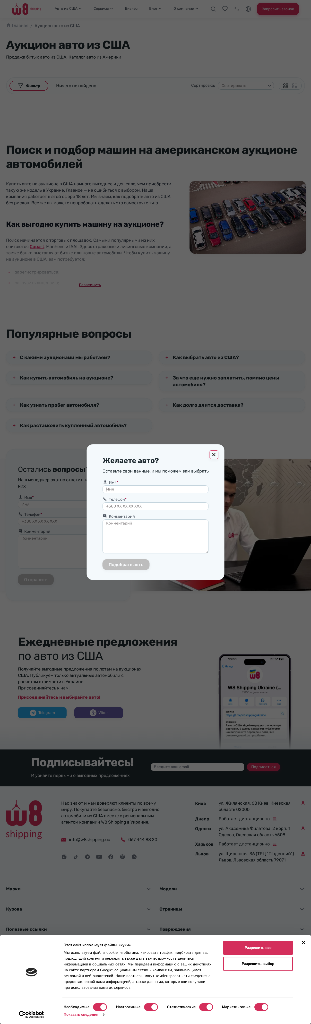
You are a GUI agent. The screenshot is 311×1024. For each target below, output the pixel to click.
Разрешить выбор (258, 964)
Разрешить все (258, 948)
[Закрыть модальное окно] (214, 454)
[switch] (151, 1007)
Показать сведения (81, 1014)
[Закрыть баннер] (303, 942)
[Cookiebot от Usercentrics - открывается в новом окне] (31, 1014)
